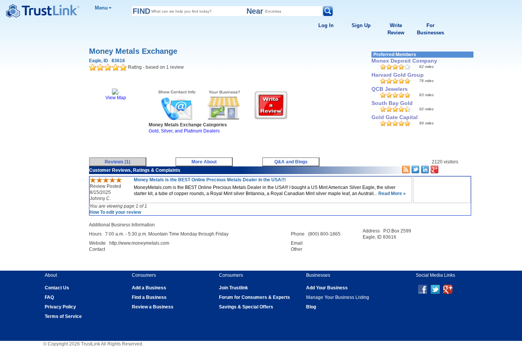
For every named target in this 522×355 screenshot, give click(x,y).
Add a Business (149, 287)
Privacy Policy (60, 307)
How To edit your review (115, 212)
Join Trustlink (233, 287)
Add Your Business (327, 287)
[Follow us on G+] (447, 289)
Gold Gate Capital (394, 117)
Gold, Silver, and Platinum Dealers (184, 131)
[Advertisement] (226, 143)
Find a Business (149, 297)
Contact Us (57, 287)
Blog (311, 307)
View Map (115, 97)
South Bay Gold (392, 103)
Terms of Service (63, 316)
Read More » (391, 193)
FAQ (49, 297)
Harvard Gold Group (397, 75)
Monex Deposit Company (404, 61)
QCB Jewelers (389, 89)
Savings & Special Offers (246, 307)
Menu (101, 8)
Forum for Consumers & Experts (254, 297)
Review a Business (152, 307)
